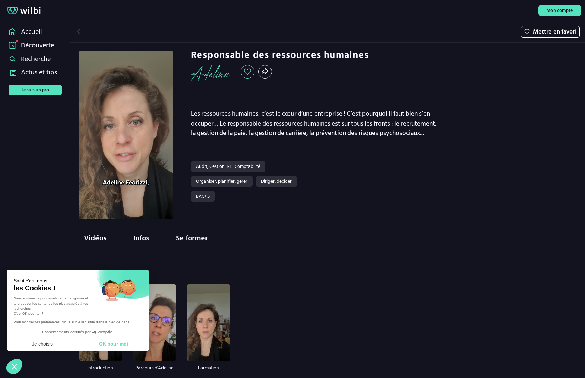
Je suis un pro (35, 90)
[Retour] (78, 32)
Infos (141, 238)
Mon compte (559, 10)
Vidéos (95, 238)
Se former (192, 238)
